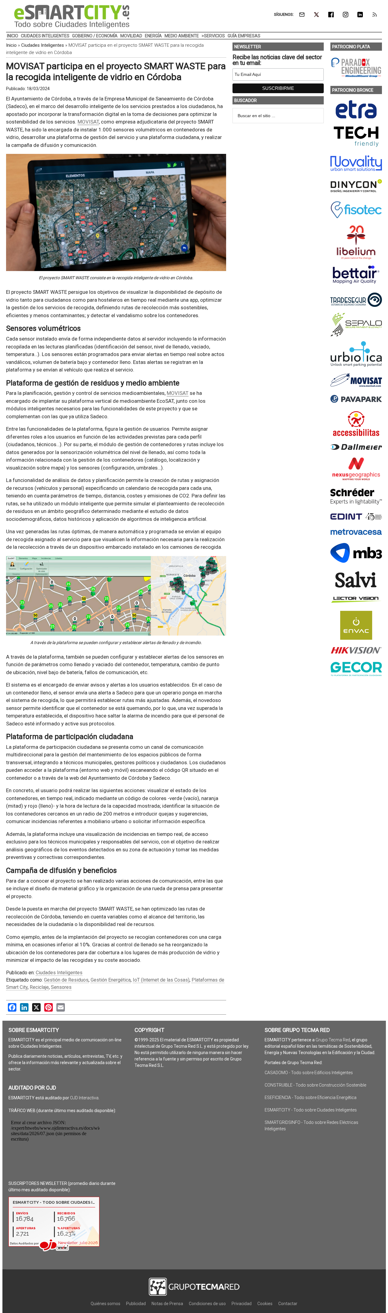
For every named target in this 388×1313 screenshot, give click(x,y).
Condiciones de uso (207, 1303)
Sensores (61, 987)
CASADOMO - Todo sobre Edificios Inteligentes (309, 1072)
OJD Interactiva (84, 1097)
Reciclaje (39, 987)
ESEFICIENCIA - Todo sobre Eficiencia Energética (310, 1097)
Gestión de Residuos (66, 980)
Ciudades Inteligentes (42, 45)
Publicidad (136, 1303)
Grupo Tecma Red (333, 1039)
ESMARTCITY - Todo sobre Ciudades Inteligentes (311, 1110)
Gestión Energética (111, 980)
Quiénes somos (105, 1303)
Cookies (265, 1303)
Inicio (11, 45)
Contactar (287, 1303)
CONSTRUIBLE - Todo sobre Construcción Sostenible (315, 1085)
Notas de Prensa (167, 1303)
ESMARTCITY (72, 16)
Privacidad (242, 1303)
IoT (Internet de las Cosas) (161, 980)
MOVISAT (88, 122)
